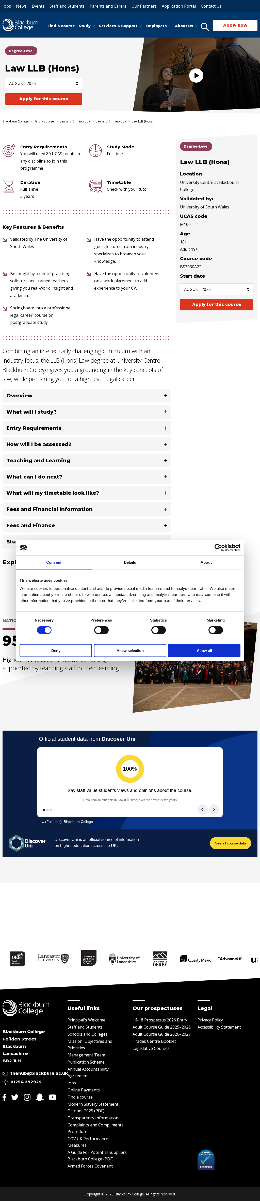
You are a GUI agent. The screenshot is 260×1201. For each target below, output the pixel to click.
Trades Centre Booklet (154, 1041)
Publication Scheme (86, 1062)
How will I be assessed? (38, 444)
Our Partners (144, 6)
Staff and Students (67, 6)
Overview (19, 396)
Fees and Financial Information (49, 509)
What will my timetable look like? (52, 493)
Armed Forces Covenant (90, 1166)
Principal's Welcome (86, 1020)
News (21, 6)
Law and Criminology (75, 121)
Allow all (204, 650)
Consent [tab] (53, 562)
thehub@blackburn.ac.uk (39, 1073)
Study (85, 26)
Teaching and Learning (38, 460)
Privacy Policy (210, 1020)
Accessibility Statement (219, 1027)
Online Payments (84, 1090)
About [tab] (206, 562)
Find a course (61, 26)
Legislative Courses (151, 1048)
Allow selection (130, 650)
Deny (55, 650)
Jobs (7, 6)
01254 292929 (26, 1082)
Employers (156, 26)
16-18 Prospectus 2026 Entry (160, 1020)
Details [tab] (130, 562)
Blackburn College (16, 121)
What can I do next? (34, 477)
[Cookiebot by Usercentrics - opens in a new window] (218, 548)
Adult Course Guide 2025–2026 (162, 1027)
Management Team (86, 1055)
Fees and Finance (30, 525)
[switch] (101, 630)
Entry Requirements (34, 428)
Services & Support (118, 26)
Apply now (235, 25)
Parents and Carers (108, 6)
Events (38, 6)
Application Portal (179, 6)
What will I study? (31, 412)
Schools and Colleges (88, 1034)
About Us (184, 26)
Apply (43, 98)
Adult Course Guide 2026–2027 (162, 1034)
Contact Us (211, 6)
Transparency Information (93, 1118)
